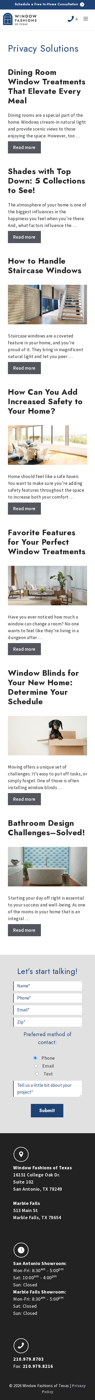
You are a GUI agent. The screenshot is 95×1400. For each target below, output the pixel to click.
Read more (24, 147)
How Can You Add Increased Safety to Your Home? (45, 401)
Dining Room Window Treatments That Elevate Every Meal (47, 86)
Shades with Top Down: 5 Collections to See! (46, 181)
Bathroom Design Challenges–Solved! (46, 827)
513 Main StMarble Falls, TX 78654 (37, 1210)
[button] (85, 19)
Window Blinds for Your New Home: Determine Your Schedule (43, 687)
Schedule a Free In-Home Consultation (47, 4)
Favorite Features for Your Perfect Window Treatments (47, 542)
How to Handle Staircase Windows (45, 265)
